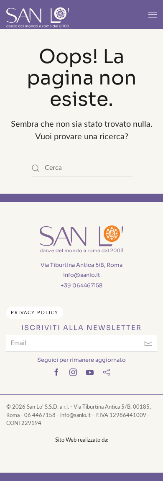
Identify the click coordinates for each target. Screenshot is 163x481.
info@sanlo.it (81, 275)
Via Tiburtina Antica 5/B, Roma (81, 265)
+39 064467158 (81, 285)
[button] (152, 14)
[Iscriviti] (148, 343)
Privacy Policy (35, 312)
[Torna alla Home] (37, 14)
